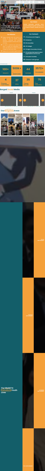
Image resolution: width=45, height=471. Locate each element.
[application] (38, 2)
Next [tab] (20, 100)
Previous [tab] (2, 100)
